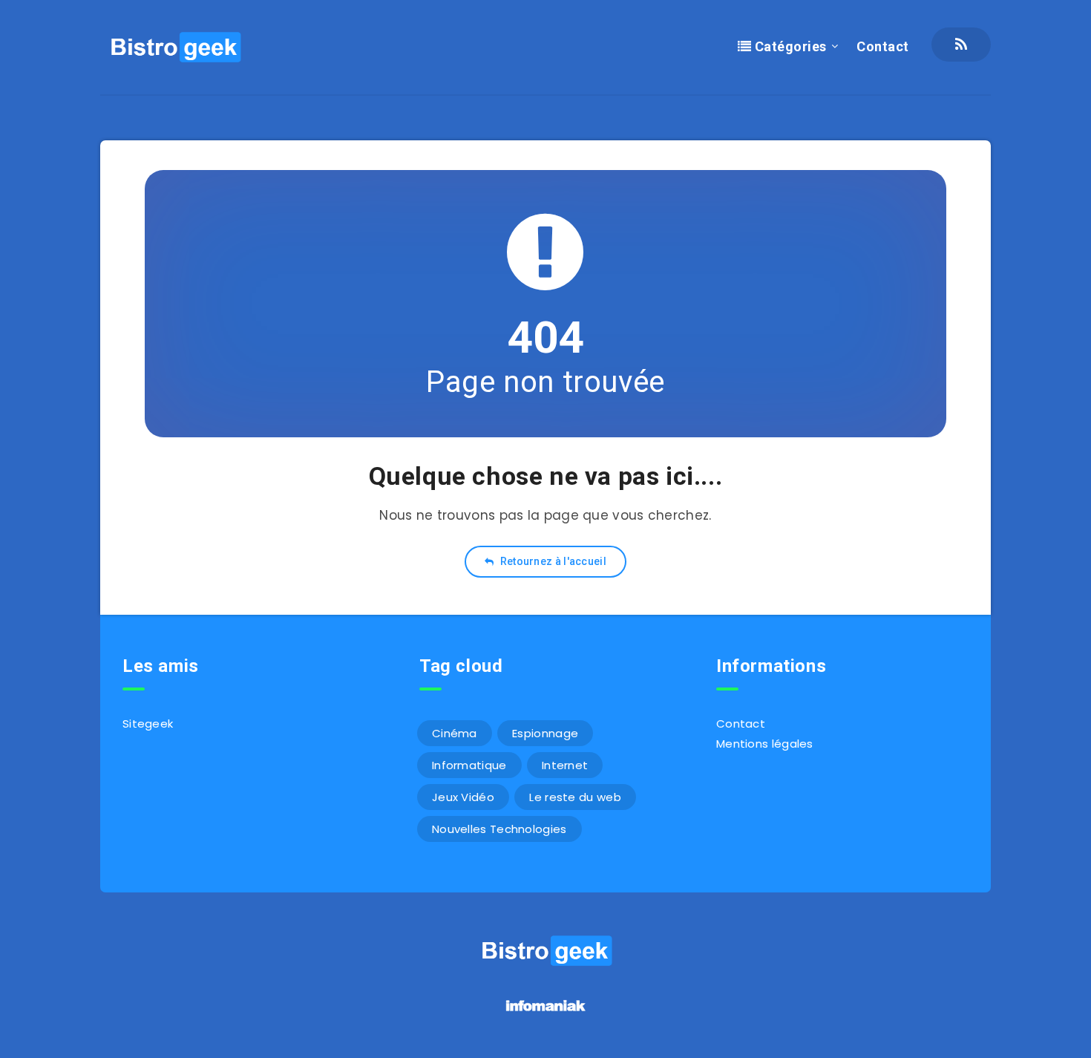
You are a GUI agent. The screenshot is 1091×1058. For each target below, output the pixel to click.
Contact (882, 46)
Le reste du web (575, 797)
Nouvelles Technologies (499, 829)
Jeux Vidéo (463, 797)
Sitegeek (147, 723)
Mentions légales (764, 743)
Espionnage (545, 733)
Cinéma (454, 733)
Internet (565, 765)
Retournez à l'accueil (551, 561)
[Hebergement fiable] (546, 1013)
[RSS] (961, 44)
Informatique (469, 765)
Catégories (789, 46)
